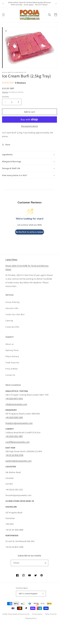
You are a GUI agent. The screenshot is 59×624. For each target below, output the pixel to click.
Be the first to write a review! (29, 232)
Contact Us (10, 375)
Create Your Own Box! (15, 314)
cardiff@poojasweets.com (17, 442)
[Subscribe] (45, 563)
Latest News (11, 259)
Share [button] (7, 144)
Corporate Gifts (12, 327)
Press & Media (11, 368)
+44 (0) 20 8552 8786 (14, 455)
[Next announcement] (56, 4)
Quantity (5, 96)
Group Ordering (12, 302)
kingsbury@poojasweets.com (19, 423)
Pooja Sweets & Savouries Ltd (18, 614)
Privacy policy (37, 614)
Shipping (5, 92)
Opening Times (12, 350)
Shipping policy (30, 618)
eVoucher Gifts (11, 308)
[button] (3, 15)
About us (9, 344)
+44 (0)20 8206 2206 (14, 417)
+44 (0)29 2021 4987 (14, 436)
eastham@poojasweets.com (18, 460)
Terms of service (51, 614)
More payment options (29, 126)
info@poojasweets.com (16, 404)
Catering (9, 320)
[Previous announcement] (3, 4)
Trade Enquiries (12, 362)
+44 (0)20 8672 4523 (14, 398)
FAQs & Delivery (12, 356)
